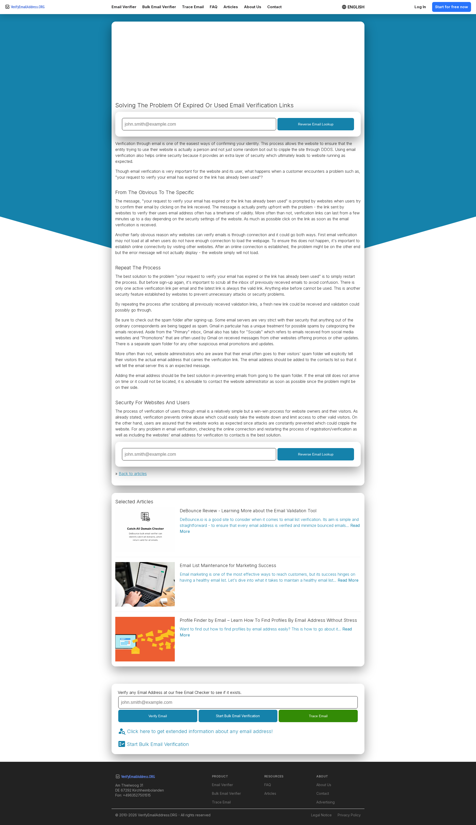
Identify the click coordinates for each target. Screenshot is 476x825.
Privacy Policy (349, 815)
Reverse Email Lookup (315, 124)
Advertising (325, 802)
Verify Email (158, 716)
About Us (252, 6)
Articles (230, 6)
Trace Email (193, 6)
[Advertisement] (238, 63)
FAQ (213, 6)
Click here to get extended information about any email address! (200, 731)
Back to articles (133, 473)
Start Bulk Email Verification (238, 716)
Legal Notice (321, 815)
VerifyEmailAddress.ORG (28, 7)
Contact (274, 6)
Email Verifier (124, 6)
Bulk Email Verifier (159, 6)
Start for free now (451, 6)
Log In (420, 6)
